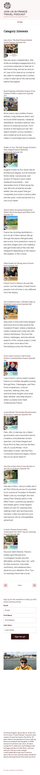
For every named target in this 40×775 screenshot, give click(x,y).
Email (6, 605)
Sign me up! (20, 637)
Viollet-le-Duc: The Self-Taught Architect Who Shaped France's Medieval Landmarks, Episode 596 (20, 149)
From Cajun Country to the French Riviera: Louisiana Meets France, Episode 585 (19, 358)
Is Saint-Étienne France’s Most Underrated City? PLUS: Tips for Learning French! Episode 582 (20, 532)
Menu (21, 22)
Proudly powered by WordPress (13, 770)
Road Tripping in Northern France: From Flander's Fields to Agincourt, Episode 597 (19, 93)
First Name (8, 615)
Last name (8, 625)
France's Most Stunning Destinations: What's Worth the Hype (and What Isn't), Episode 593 (19, 212)
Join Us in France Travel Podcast (16, 13)
